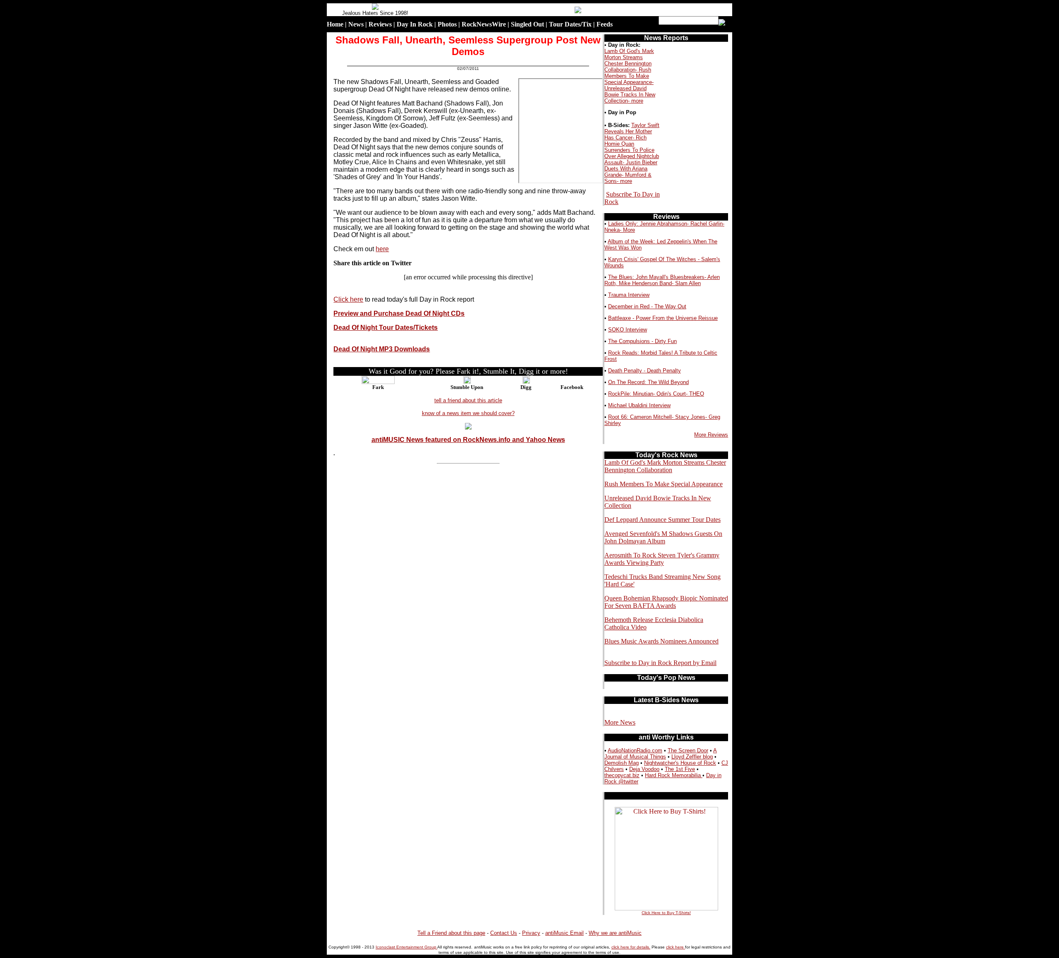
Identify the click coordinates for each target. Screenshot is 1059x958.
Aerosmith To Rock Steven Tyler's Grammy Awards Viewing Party (661, 559)
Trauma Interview (628, 295)
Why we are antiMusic (615, 933)
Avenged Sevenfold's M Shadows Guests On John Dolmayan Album (663, 537)
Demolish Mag (621, 763)
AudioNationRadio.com (635, 750)
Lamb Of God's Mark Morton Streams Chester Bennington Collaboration (665, 466)
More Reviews (711, 435)
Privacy (531, 933)
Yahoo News (545, 439)
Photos (447, 24)
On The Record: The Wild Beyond (648, 382)
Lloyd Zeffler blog (692, 757)
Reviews (380, 24)
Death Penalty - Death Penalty (644, 370)
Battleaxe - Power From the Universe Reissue (663, 318)
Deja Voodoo (644, 769)
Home (335, 24)
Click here (348, 299)
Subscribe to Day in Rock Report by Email (660, 662)
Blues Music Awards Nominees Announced (661, 641)
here (382, 248)
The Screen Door (688, 750)
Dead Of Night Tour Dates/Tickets (385, 327)
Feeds (605, 24)
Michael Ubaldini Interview (639, 405)
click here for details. (630, 947)
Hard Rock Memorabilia (673, 775)
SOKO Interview (627, 330)
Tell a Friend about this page (451, 933)
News (356, 24)
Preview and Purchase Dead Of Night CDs (399, 313)
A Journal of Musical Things (660, 753)
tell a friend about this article (468, 400)
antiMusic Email (564, 933)
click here (675, 947)
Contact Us (503, 933)
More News (619, 722)
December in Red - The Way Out (647, 306)
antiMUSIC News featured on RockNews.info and (448, 439)
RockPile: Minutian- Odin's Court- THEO (656, 394)
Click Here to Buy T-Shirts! (666, 912)
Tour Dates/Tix (570, 24)
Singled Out (527, 24)
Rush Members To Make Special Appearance (663, 483)
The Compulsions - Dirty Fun (642, 341)
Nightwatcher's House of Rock (680, 763)
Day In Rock (415, 24)
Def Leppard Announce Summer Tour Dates (662, 519)
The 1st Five (680, 769)
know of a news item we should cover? (468, 413)
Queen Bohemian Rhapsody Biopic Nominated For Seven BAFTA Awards (666, 602)
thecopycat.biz (622, 775)
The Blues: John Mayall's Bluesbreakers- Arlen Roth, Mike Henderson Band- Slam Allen (662, 280)
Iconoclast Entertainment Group (406, 947)
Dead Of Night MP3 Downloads (381, 349)
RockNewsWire (484, 24)
